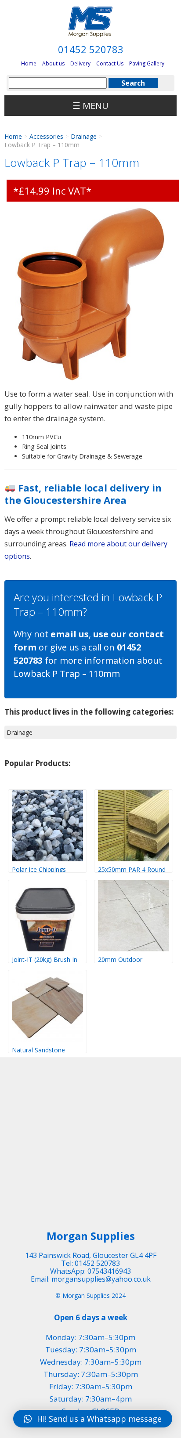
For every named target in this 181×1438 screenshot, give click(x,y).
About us (53, 63)
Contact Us (109, 63)
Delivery (80, 63)
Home (28, 63)
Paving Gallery (146, 63)
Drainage (84, 136)
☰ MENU (90, 106)
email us (70, 634)
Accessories (46, 136)
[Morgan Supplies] (90, 21)
